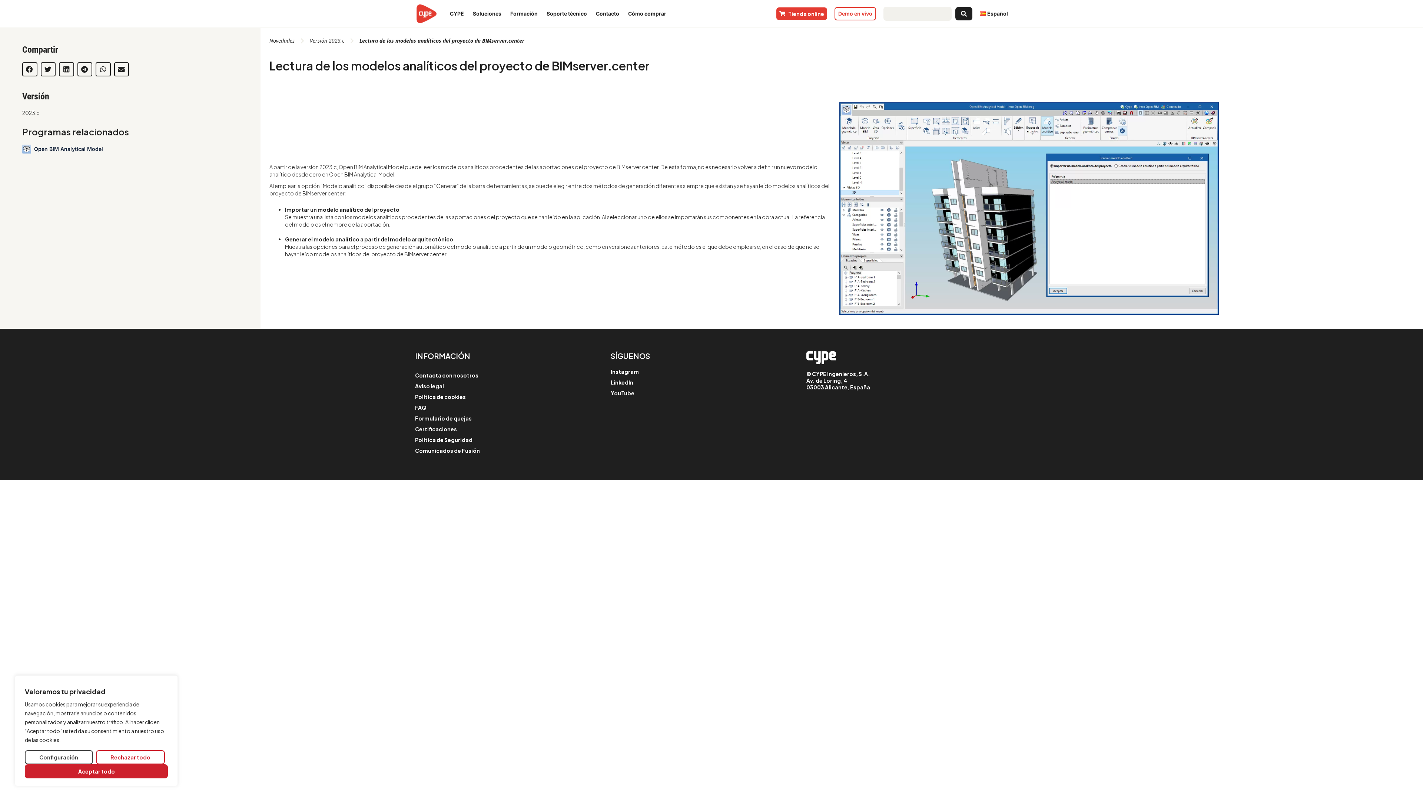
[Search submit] (963, 13)
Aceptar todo (96, 771)
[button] (29, 69)
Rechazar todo (130, 757)
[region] (96, 730)
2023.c (31, 112)
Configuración (58, 757)
